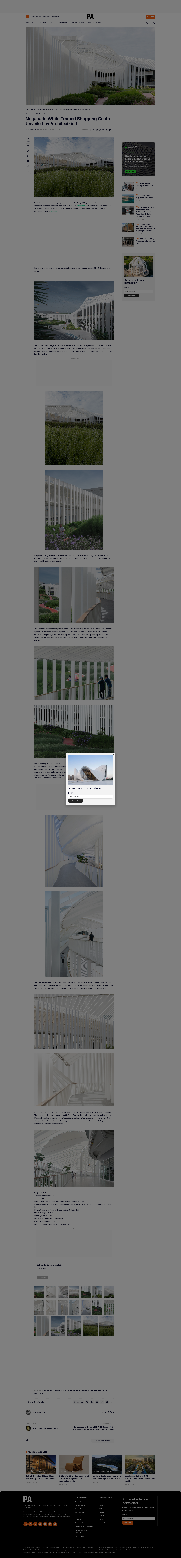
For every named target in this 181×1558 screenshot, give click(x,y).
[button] (114, 754)
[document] (90, 779)
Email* (70, 793)
